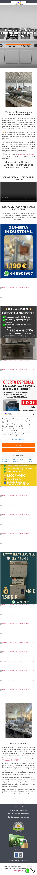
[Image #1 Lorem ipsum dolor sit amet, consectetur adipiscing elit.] (18, 251)
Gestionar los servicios (18, 439)
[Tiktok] (20, 855)
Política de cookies (5, 460)
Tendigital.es (18, 871)
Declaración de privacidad (18, 460)
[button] (34, 414)
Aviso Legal (30, 460)
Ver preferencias (18, 455)
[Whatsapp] (27, 871)
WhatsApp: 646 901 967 (26, 154)
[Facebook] (16, 855)
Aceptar (18, 445)
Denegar (18, 450)
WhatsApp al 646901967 (10, 760)
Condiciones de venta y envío (18, 817)
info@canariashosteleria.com (18, 860)
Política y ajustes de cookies (18, 814)
